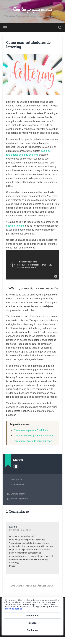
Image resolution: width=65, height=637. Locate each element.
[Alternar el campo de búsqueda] (60, 27)
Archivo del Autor (16, 466)
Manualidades (17, 484)
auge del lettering (15, 225)
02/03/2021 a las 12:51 (20, 530)
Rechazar (32, 622)
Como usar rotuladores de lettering (28, 44)
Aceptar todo (32, 615)
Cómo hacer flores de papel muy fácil (33, 441)
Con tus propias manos (32, 9)
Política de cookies (13, 608)
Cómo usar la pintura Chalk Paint (31, 430)
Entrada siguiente (19, 498)
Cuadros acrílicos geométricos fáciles (33, 435)
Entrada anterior (18, 494)
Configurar (32, 630)
